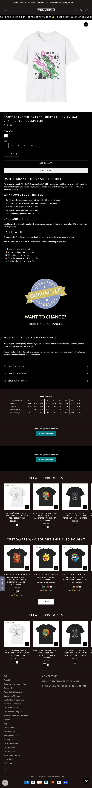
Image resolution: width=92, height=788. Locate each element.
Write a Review (48, 434)
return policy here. (47, 352)
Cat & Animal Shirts (12, 743)
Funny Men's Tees (11, 735)
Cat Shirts (8, 763)
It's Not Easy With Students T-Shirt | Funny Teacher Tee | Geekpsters (75, 515)
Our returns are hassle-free (15, 684)
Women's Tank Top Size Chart (16, 716)
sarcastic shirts (51, 237)
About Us (7, 680)
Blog (5, 724)
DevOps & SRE (9, 747)
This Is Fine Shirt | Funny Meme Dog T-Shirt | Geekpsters (46, 577)
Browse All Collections (12, 708)
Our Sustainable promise (14, 700)
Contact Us (8, 688)
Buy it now (46, 170)
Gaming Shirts (9, 739)
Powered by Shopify (55, 777)
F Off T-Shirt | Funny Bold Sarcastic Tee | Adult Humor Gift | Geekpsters (75, 577)
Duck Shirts (8, 759)
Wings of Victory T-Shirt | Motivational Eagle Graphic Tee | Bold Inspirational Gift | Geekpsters (17, 579)
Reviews (7, 720)
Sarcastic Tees (9, 732)
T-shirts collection (23, 237)
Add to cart (46, 163)
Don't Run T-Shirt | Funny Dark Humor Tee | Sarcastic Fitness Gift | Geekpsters (46, 516)
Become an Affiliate (12, 696)
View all (46, 602)
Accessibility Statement (13, 692)
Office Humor (9, 751)
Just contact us (79, 352)
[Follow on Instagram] (5, 770)
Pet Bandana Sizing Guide (14, 712)
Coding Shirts (9, 728)
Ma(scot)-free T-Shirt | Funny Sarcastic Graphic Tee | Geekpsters (17, 515)
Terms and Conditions (13, 704)
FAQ (5, 676)
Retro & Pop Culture (12, 755)
